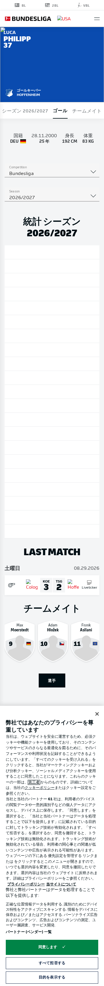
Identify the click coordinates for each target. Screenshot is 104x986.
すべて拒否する (52, 963)
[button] (97, 18)
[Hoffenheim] (9, 92)
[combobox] (52, 173)
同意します (47, 947)
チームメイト (87, 110)
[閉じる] (97, 714)
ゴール (60, 110)
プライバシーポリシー (26, 884)
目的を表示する (52, 977)
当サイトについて (61, 884)
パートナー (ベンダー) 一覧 (29, 932)
